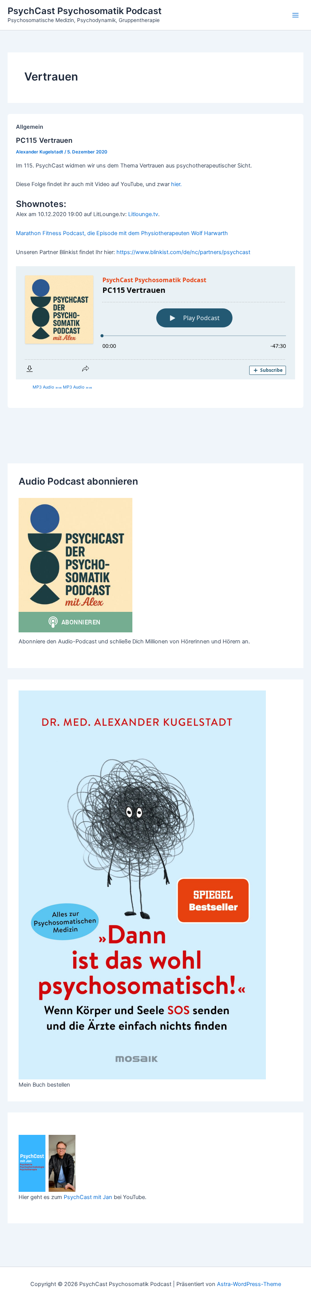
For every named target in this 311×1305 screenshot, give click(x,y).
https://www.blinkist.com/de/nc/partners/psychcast (183, 252)
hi (173, 184)
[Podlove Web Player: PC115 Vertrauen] (155, 322)
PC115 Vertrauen (44, 140)
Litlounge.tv (143, 214)
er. (179, 184)
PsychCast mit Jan (88, 1197)
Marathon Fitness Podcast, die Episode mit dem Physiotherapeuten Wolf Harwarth (122, 233)
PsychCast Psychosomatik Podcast (85, 10)
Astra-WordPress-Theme (249, 1284)
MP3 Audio (47, 387)
